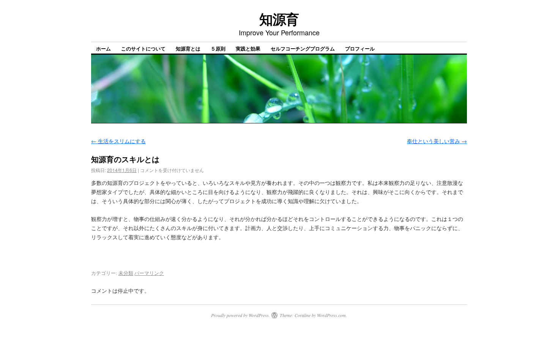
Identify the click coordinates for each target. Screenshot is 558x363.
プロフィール (360, 48)
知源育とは (188, 48)
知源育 (279, 18)
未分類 (125, 273)
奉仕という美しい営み (437, 141)
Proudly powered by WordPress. (240, 315)
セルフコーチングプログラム (303, 48)
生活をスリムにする (118, 141)
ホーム (103, 48)
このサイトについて (143, 48)
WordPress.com (331, 315)
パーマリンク (149, 273)
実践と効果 (248, 48)
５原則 (218, 48)
